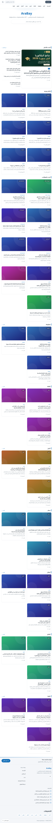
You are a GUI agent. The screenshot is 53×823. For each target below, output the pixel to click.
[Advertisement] (26, 35)
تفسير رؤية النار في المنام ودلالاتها (43, 791)
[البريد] (50, 776)
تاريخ (31, 6)
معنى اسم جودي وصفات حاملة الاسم (42, 799)
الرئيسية (49, 6)
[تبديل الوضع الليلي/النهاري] (3, 2)
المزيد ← (3, 324)
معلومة (39, 6)
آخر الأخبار (23, 773)
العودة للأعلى (6, 820)
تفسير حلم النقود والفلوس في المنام (43, 793)
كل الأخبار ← (4, 47)
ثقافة (35, 6)
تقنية (14, 6)
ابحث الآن (5, 760)
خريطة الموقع (22, 784)
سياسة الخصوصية (21, 780)
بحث (24, 777)
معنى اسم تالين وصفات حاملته (44, 796)
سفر (27, 6)
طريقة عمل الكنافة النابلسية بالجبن (43, 802)
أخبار (44, 6)
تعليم (18, 6)
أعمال (22, 6)
